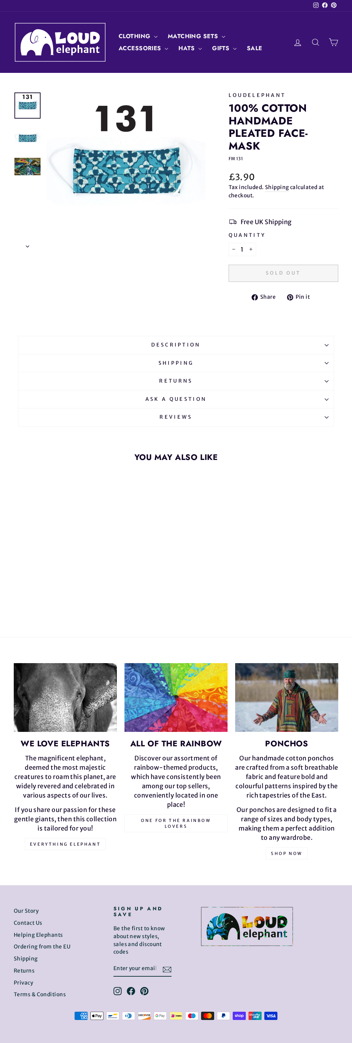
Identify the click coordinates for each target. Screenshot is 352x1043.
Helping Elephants (38, 935)
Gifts (221, 48)
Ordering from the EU (42, 946)
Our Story (26, 911)
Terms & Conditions (40, 994)
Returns (175, 381)
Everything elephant (65, 844)
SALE (254, 48)
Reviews (176, 417)
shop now (286, 853)
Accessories (141, 48)
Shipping (277, 187)
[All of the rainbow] (176, 697)
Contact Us (28, 923)
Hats (187, 48)
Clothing (135, 36)
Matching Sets (194, 36)
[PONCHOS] (286, 697)
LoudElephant (257, 95)
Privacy (23, 982)
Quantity (247, 235)
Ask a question (176, 399)
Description (176, 345)
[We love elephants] (65, 697)
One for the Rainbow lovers (176, 823)
